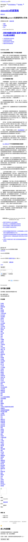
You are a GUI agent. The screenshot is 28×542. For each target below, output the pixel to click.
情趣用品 (3, 455)
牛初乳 (2, 380)
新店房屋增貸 (21, 130)
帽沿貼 (2, 305)
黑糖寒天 (3, 408)
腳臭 (2, 308)
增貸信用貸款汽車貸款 (8, 41)
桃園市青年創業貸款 (8, 43)
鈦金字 (2, 442)
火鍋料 (2, 341)
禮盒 (2, 331)
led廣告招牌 (3, 437)
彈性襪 (2, 445)
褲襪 (2, 447)
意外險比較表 (4, 387)
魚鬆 (2, 334)
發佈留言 (3, 275)
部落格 (5, 25)
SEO (2, 416)
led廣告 (2, 440)
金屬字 (2, 435)
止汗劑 (2, 321)
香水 (2, 478)
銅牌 (2, 434)
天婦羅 (2, 339)
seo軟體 (2, 413)
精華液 (2, 474)
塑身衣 (2, 481)
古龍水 (2, 479)
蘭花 (2, 395)
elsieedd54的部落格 (10, 10)
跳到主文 (3, 14)
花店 (2, 417)
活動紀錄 (11, 262)
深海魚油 (3, 382)
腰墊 (2, 401)
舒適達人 (3, 467)
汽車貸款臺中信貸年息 (8, 38)
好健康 (2, 374)
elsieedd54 (3, 250)
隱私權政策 (24, 521)
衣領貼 (2, 303)
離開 (8, 539)
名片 (4, 27)
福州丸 (2, 342)
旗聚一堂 (3, 328)
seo (1, 469)
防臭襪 (2, 311)
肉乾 (2, 336)
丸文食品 (3, 326)
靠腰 (2, 400)
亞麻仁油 (3, 377)
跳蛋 (2, 458)
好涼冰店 (3, 315)
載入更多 (3, 267)
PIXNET (6, 521)
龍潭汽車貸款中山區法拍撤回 (10, 222)
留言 (13, 258)
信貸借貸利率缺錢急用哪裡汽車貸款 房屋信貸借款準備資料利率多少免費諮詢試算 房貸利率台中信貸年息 (15, 236)
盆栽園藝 (3, 392)
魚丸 (2, 338)
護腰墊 (2, 403)
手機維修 (3, 462)
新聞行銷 (3, 471)
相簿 (4, 23)
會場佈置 (3, 422)
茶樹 (2, 476)
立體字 (2, 432)
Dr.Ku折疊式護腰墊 (5, 397)
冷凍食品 (3, 344)
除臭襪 (2, 310)
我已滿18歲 (3, 539)
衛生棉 (2, 463)
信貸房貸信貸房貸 (7, 40)
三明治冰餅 (3, 313)
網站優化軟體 (4, 411)
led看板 (2, 444)
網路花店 (3, 419)
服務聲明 (14, 523)
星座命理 (12, 21)
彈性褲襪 (3, 449)
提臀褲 (2, 485)
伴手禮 (2, 333)
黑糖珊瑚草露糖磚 (5, 410)
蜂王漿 (2, 378)
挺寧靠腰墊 (3, 398)
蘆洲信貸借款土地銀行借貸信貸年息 (12, 225)
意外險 (2, 385)
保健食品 (3, 375)
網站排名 (3, 415)
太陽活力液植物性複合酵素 (7, 406)
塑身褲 (2, 483)
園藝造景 (3, 390)
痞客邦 (10, 258)
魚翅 (2, 346)
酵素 (2, 383)
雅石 (2, 393)
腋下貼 (2, 320)
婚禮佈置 (3, 421)
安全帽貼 (3, 316)
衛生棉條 (3, 465)
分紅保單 (3, 388)
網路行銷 (3, 468)
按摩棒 (2, 457)
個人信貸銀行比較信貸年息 (9, 227)
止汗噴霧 (3, 323)
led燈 (2, 439)
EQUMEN (3, 484)
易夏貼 (2, 318)
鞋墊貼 (2, 324)
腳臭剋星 (3, 306)
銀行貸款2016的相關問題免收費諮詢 (12, 224)
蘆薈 (2, 473)
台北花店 (3, 424)
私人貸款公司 (6, 144)
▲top (2, 264)
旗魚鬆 (2, 329)
